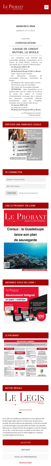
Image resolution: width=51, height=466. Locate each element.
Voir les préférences (25, 456)
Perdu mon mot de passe (28, 193)
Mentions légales (25, 462)
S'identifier (11, 193)
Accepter (25, 442)
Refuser (25, 449)
